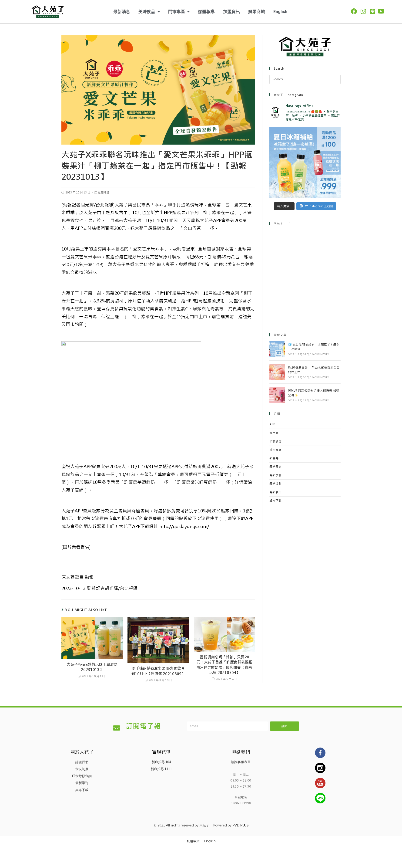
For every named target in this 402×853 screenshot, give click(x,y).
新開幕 (273, 458)
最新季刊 (275, 475)
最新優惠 (275, 467)
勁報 (77, 577)
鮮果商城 (256, 11)
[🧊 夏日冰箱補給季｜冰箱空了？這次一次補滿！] (277, 349)
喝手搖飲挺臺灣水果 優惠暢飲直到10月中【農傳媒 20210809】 (158, 671)
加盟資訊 (231, 11)
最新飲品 (275, 492)
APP (272, 424)
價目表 (273, 433)
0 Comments (320, 354)
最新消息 (121, 11)
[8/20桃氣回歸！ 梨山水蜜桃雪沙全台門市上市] (277, 372)
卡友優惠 (275, 441)
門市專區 (176, 11)
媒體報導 (206, 11)
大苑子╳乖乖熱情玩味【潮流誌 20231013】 (92, 667)
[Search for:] (305, 79)
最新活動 (275, 484)
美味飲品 (146, 11)
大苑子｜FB (282, 223)
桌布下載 (275, 501)
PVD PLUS (240, 825)
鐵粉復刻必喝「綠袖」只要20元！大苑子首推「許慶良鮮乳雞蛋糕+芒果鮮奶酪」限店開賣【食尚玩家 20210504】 (224, 665)
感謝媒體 (103, 192)
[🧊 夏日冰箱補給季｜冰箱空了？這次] (305, 162)
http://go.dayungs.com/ (183, 526)
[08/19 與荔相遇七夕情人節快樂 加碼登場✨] (277, 395)
